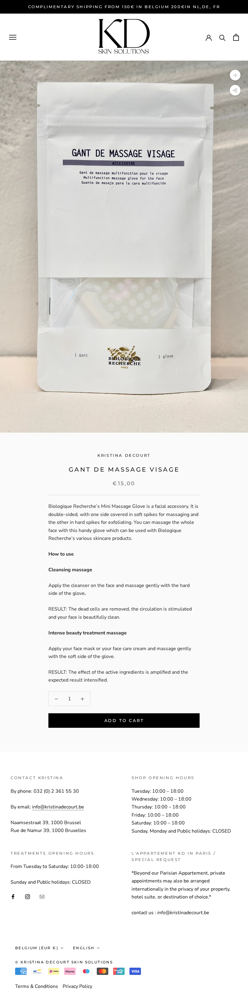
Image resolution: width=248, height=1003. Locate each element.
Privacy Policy (77, 986)
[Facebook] (13, 896)
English (84, 948)
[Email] (42, 896)
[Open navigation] (12, 37)
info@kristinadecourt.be (58, 807)
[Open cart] (236, 37)
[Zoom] (235, 75)
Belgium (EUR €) (36, 948)
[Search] (222, 37)
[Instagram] (27, 896)
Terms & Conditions (36, 986)
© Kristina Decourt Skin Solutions (64, 962)
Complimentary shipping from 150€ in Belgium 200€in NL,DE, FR (124, 6)
